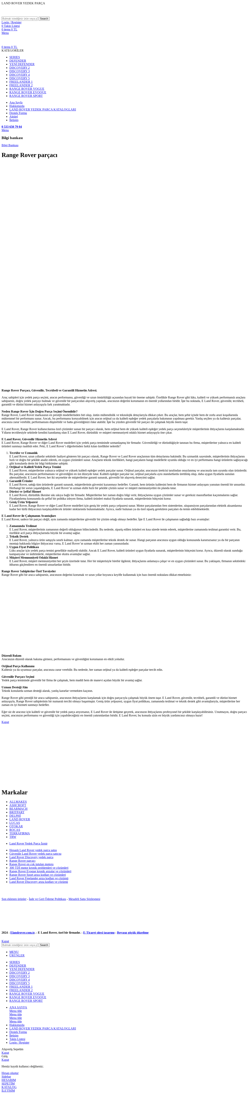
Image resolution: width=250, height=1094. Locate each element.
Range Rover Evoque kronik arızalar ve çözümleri (40, 871)
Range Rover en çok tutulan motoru (31, 864)
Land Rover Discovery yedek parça (31, 857)
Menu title (15, 1011)
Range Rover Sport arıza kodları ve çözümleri (37, 874)
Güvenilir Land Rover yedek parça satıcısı (35, 853)
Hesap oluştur (10, 1073)
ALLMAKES (18, 801)
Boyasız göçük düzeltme (133, 932)
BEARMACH (18, 808)
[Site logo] (31, 14)
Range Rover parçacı (22, 860)
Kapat (5, 722)
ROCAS (14, 829)
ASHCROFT (17, 805)
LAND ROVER (19, 819)
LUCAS (14, 822)
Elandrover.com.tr (22, 932)
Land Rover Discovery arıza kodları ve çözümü (38, 881)
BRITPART (16, 812)
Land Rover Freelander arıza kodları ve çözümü (38, 878)
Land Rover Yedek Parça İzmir (28, 843)
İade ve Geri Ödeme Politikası (47, 899)
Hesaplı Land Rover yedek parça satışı (33, 850)
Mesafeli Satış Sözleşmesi (84, 899)
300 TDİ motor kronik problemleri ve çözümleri (38, 867)
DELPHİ (15, 815)
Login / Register (19, 1042)
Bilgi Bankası (10, 145)
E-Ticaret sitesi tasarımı (98, 932)
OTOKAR (16, 826)
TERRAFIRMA (19, 833)
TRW (12, 837)
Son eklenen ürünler (14, 899)
